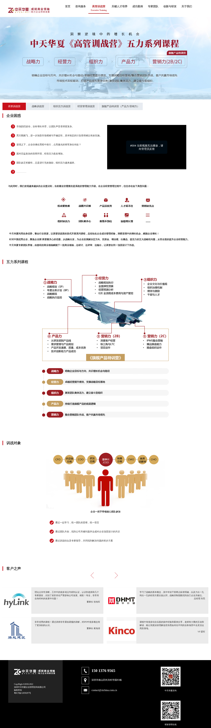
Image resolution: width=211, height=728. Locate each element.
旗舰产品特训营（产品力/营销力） (120, 106)
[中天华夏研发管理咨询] (28, 15)
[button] (94, 576)
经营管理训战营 (86, 106)
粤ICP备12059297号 (22, 693)
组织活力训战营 (62, 106)
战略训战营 (38, 106)
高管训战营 (14, 106)
